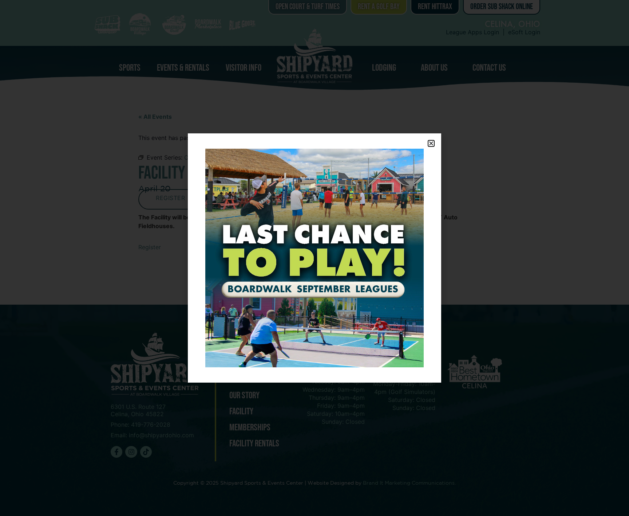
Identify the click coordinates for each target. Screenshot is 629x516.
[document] (314, 258)
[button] (431, 143)
